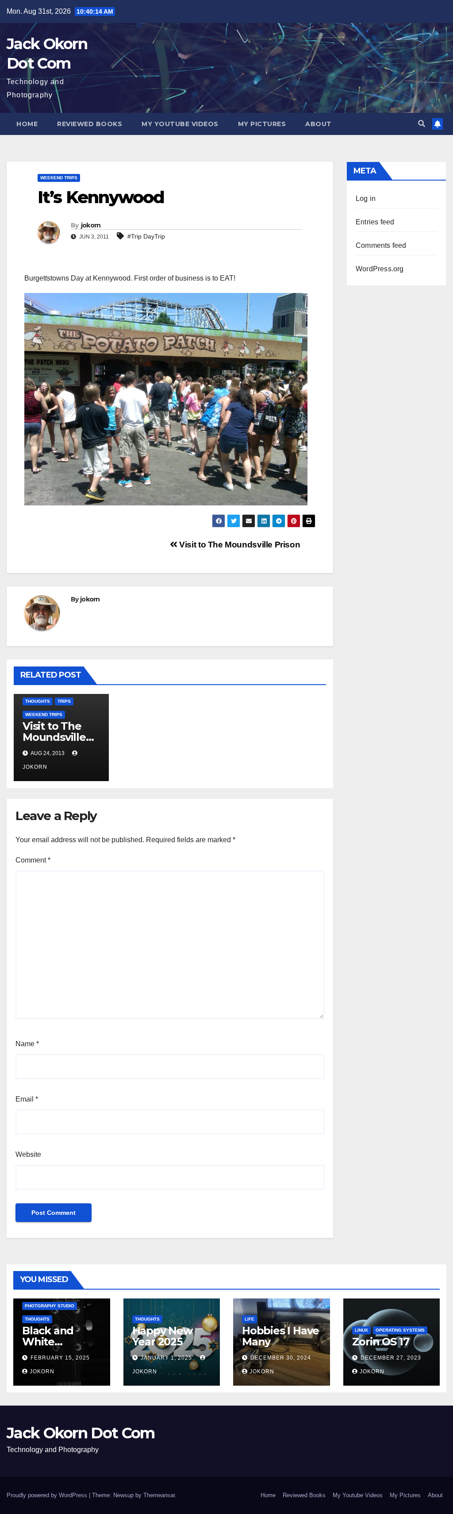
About (318, 124)
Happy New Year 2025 (162, 1336)
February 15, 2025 (60, 1358)
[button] (421, 123)
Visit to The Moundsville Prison (238, 544)
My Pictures (262, 124)
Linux (361, 1330)
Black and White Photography (56, 1341)
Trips (64, 701)
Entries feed (375, 222)
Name (27, 1044)
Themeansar (159, 1495)
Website (28, 1154)
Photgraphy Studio (49, 1305)
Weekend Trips (58, 177)
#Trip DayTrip (146, 236)
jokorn (91, 225)
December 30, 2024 (280, 1358)
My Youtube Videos (180, 124)
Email (26, 1099)
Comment (32, 860)
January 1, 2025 (167, 1358)
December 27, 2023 (391, 1358)
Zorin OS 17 (380, 1341)
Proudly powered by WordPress (48, 1495)
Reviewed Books (89, 124)
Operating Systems (400, 1330)
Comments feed (381, 245)
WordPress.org (380, 269)
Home (27, 124)
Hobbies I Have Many (280, 1336)
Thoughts (37, 701)
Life (249, 1319)
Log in (366, 198)
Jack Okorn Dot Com (80, 1433)
